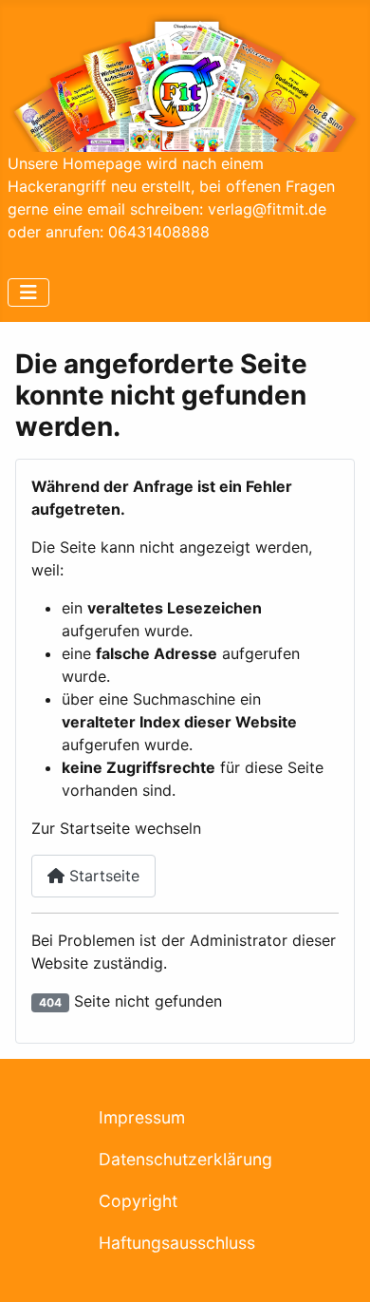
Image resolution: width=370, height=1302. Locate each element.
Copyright (138, 1201)
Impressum (142, 1117)
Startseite (102, 875)
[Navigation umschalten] (28, 292)
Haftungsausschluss (177, 1243)
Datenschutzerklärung (185, 1159)
